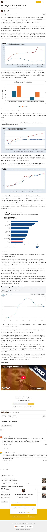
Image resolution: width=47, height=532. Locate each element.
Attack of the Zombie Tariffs (8, 479)
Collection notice (31, 523)
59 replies (6, 448)
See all (3, 501)
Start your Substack (20, 526)
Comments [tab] (4, 425)
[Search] (45, 475)
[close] (35, 489)
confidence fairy (41, 159)
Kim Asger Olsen (6, 452)
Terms (26, 523)
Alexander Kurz (6, 436)
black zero (32, 22)
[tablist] (6, 425)
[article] (23, 481)
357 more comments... (4, 469)
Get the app (29, 526)
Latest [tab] (5, 475)
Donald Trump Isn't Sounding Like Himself (12, 486)
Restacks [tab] (9, 425)
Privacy (23, 523)
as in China (22, 350)
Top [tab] (2, 475)
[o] (44, 488)
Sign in (43, 2)
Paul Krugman (6, 10)
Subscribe (38, 2)
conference (39, 19)
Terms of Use (29, 507)
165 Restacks (16, 412)
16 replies (6, 463)
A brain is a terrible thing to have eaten (9, 480)
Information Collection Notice (23, 509)
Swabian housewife (40, 356)
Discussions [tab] (10, 475)
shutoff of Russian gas (19, 199)
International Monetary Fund (29, 196)
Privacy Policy (32, 509)
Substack (17, 529)
